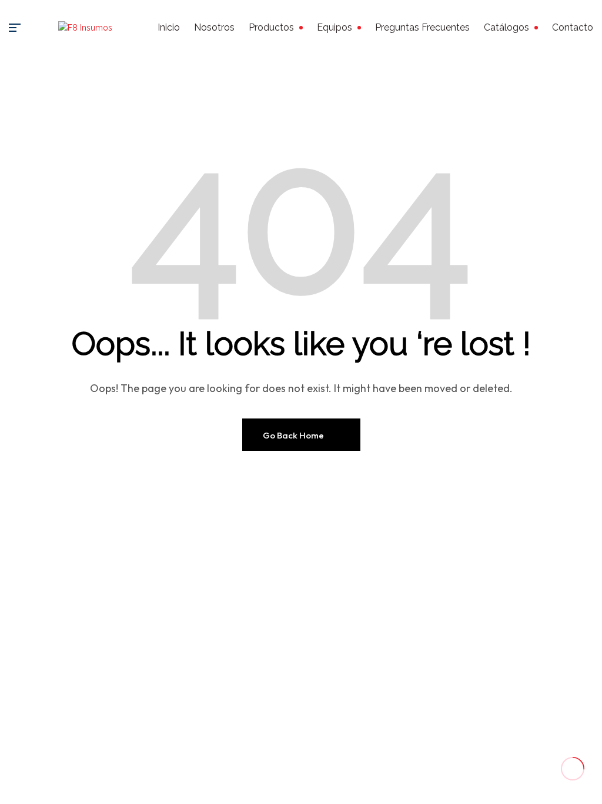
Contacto (572, 27)
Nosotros (214, 27)
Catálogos (506, 27)
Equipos (334, 27)
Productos (271, 27)
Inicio (169, 27)
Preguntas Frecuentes (422, 27)
